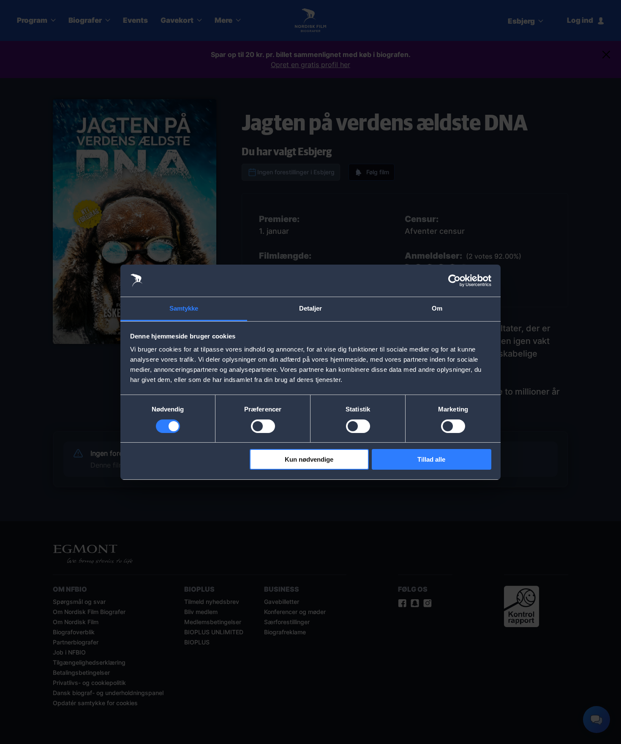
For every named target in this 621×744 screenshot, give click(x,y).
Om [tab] (437, 308)
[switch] (263, 426)
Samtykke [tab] (184, 308)
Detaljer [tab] (310, 308)
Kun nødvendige (309, 459)
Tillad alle (431, 459)
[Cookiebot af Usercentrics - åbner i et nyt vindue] (454, 280)
